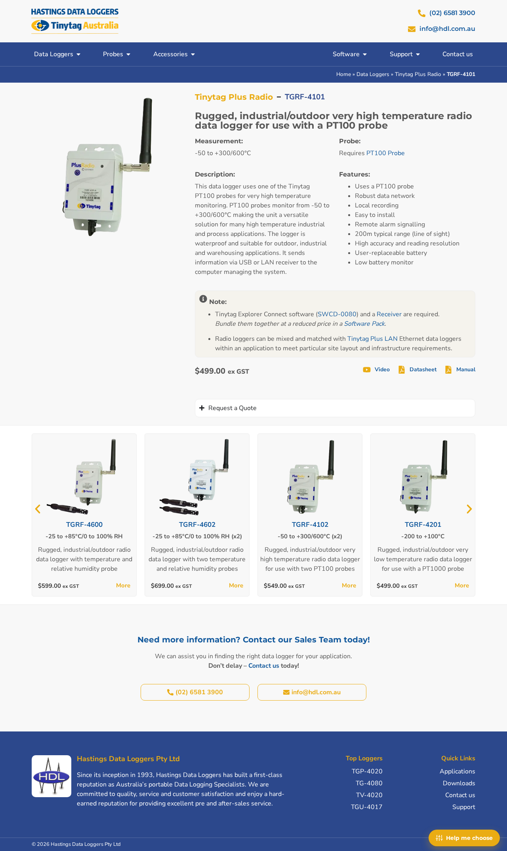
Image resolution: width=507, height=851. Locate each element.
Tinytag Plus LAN (372, 338)
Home (343, 74)
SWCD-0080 (337, 314)
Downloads (459, 783)
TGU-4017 (367, 807)
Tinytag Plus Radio (418, 74)
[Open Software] (365, 54)
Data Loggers (372, 74)
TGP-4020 (367, 771)
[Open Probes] (128, 54)
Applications (457, 771)
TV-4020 (369, 795)
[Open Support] (418, 54)
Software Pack (364, 323)
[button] (38, 509)
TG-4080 (369, 783)
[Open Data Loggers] (78, 54)
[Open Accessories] (193, 54)
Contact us (263, 665)
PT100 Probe (385, 153)
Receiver (389, 314)
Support (463, 807)
